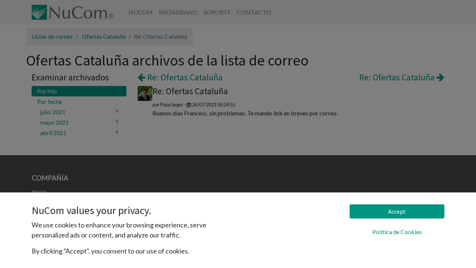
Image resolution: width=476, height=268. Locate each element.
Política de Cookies (397, 231)
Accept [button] (397, 211)
